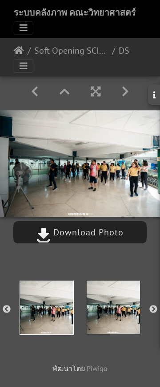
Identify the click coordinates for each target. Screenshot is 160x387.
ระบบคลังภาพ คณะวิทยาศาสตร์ (75, 12)
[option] (46, 308)
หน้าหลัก (19, 50)
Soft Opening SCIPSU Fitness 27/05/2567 (71, 50)
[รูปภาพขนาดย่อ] (64, 91)
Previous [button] (6, 309)
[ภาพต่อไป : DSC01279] (125, 91)
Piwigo (97, 368)
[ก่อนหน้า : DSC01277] (34, 91)
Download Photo (87, 232)
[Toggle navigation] (23, 28)
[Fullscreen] (95, 91)
